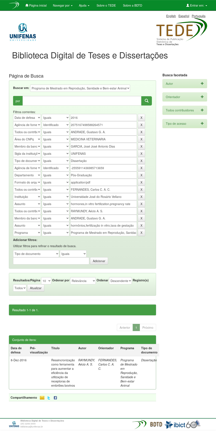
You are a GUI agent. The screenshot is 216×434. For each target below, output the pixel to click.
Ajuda (83, 5)
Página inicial (37, 5)
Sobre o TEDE (106, 5)
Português (198, 16)
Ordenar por (60, 280)
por (18, 101)
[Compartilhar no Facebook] (56, 398)
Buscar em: (21, 88)
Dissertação (149, 360)
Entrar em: (197, 5)
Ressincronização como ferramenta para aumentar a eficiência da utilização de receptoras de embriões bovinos (63, 372)
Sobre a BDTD (132, 5)
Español (183, 16)
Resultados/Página (26, 280)
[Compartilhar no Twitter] (49, 398)
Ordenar (102, 280)
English (171, 16)
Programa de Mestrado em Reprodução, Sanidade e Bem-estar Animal (129, 372)
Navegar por (61, 5)
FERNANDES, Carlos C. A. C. (107, 364)
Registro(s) (141, 280)
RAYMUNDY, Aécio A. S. (86, 362)
